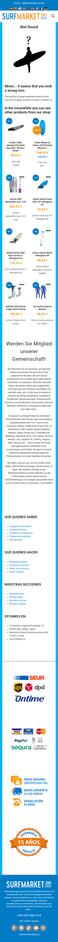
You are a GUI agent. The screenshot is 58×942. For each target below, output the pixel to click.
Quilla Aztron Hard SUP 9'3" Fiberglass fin (42, 202)
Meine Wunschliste (33, 3)
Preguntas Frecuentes (20, 526)
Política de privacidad (19, 536)
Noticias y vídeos (17, 603)
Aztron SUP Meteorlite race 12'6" (15, 200)
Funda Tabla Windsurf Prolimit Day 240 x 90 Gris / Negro (15, 146)
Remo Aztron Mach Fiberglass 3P (42, 254)
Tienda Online (16, 597)
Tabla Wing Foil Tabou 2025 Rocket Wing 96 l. (42, 145)
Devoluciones (15, 539)
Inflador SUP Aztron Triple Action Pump (16, 307)
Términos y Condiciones (21, 533)
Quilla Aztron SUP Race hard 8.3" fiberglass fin (16, 255)
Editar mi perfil (16, 572)
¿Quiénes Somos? (18, 529)
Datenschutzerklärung (29, 934)
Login (16, 3)
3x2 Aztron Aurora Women (42, 307)
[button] (53, 16)
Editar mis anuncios (19, 568)
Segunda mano (16, 593)
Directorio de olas (17, 600)
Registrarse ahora (18, 561)
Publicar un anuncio (19, 565)
